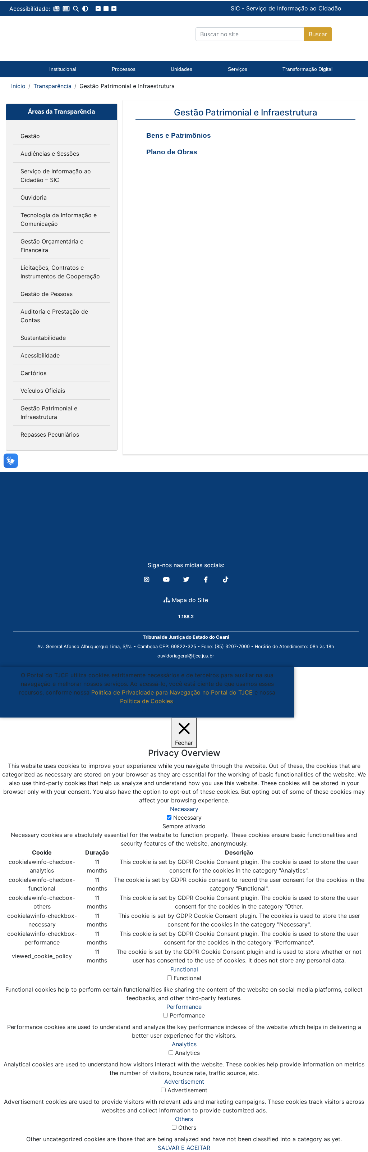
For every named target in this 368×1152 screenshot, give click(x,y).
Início (18, 86)
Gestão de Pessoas (46, 293)
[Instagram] (147, 579)
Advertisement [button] (184, 1081)
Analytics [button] (184, 1044)
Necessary (187, 817)
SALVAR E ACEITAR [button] (184, 1147)
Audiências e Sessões (49, 153)
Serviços (237, 69)
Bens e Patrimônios (178, 135)
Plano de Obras (171, 152)
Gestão (30, 136)
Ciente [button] (144, 709)
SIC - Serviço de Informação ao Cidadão (234, 8)
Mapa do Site (189, 600)
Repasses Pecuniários (49, 434)
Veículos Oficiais (42, 390)
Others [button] (184, 1119)
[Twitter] (187, 579)
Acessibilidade (40, 355)
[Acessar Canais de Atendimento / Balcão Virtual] (348, 1126)
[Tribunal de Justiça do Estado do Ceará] (61, 34)
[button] (56, 8)
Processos (123, 69)
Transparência (52, 86)
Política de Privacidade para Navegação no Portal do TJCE (172, 692)
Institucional (62, 69)
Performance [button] (184, 1006)
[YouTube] (167, 579)
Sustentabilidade (43, 337)
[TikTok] (226, 579)
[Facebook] (207, 579)
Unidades (181, 69)
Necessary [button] (184, 808)
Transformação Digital (307, 69)
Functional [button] (184, 969)
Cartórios (33, 373)
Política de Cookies (146, 701)
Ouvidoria (33, 197)
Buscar (318, 34)
